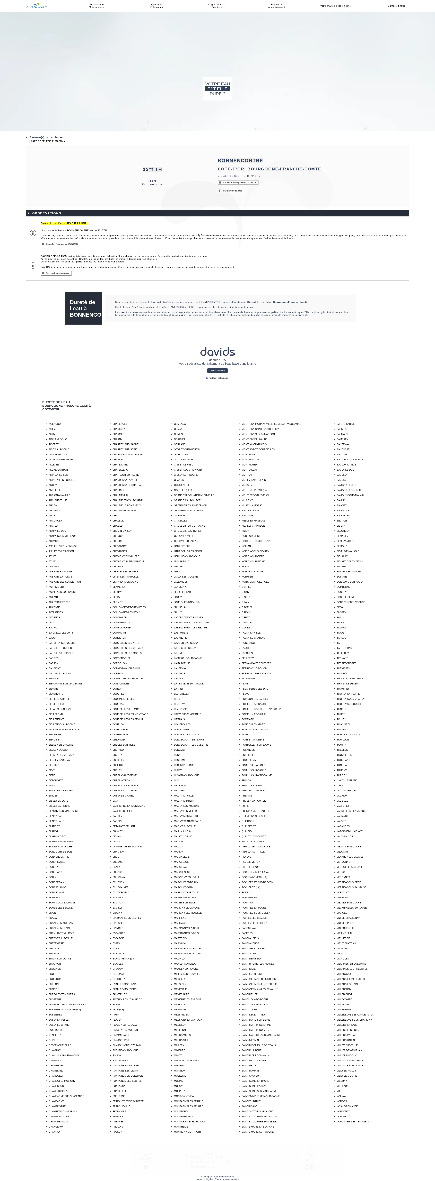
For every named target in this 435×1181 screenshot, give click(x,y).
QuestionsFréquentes (156, 5)
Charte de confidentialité (227, 1179)
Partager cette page (232, 191)
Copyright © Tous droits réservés (217, 1176)
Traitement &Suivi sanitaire (96, 5)
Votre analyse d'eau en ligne (336, 5)
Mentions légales (204, 1179)
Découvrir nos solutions (57, 273)
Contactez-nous (396, 5)
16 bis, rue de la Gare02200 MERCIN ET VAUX (207, 1156)
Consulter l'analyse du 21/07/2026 (239, 182)
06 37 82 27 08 (220, 1161)
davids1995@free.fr (203, 1166)
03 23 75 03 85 (200, 1161)
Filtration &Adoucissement (276, 5)
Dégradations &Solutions (216, 5)
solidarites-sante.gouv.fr (241, 307)
